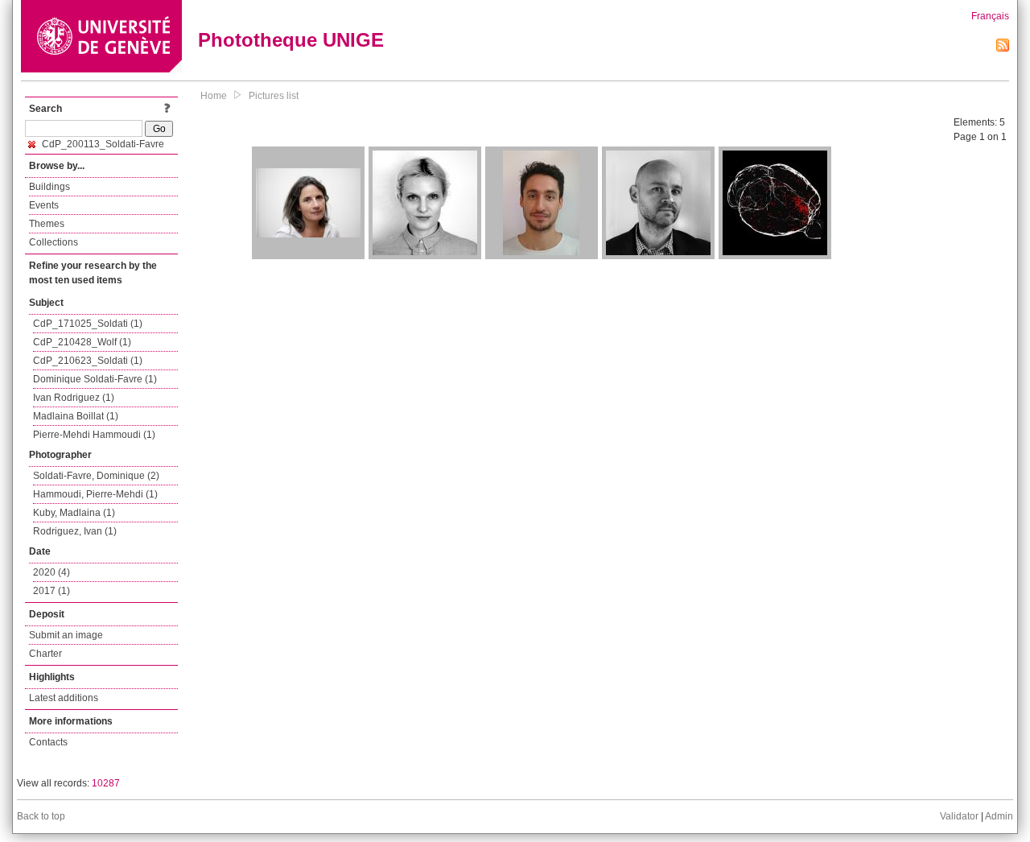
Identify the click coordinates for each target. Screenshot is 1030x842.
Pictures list (274, 95)
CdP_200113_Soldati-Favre (101, 144)
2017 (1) (51, 590)
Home (213, 95)
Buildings (49, 186)
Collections (53, 242)
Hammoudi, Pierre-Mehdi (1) (95, 494)
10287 (106, 783)
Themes (46, 223)
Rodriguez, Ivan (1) (75, 531)
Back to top (41, 816)
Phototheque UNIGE (291, 40)
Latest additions (63, 698)
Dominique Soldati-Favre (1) (95, 379)
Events (44, 205)
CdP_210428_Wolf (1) (82, 342)
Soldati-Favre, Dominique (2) (96, 475)
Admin (999, 816)
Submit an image (66, 635)
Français (990, 16)
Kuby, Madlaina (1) (74, 512)
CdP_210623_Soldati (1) (87, 360)
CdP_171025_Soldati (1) (87, 323)
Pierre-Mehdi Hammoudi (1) (94, 434)
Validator (959, 816)
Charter (45, 653)
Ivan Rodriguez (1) (73, 397)
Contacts (48, 742)
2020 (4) (51, 572)
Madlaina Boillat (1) (75, 416)
